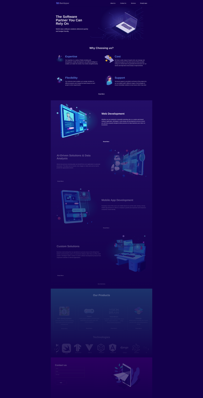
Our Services (101, 284)
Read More (101, 94)
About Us (112, 3)
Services (133, 3)
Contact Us (123, 3)
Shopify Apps (143, 3)
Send (61, 382)
